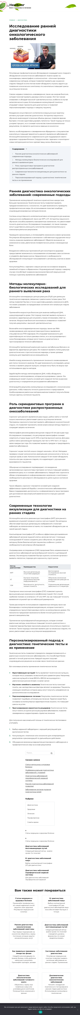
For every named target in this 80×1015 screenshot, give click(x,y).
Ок (40, 1012)
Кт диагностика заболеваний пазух (56, 899)
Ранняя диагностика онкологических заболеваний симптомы (23, 927)
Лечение (30, 814)
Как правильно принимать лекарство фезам (23, 952)
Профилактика (33, 818)
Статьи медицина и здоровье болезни (23, 899)
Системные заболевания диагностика (56, 952)
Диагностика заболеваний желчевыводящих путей (37, 847)
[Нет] (78, 1010)
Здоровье (31, 809)
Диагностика (32, 805)
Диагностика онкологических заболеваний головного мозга (23, 978)
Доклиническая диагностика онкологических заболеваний (56, 978)
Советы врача (32, 822)
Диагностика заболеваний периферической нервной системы (36, 778)
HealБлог (17, 5)
